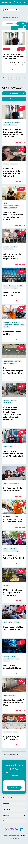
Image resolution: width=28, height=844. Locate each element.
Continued (14, 51)
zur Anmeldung (13, 787)
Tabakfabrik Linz (9, 10)
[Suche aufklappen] (16, 2)
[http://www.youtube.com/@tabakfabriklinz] (17, 829)
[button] (3, 77)
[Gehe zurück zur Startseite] (6, 2)
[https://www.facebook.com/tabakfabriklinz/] (7, 829)
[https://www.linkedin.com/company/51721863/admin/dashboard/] (21, 829)
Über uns (4, 8)
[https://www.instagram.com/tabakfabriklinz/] (12, 829)
